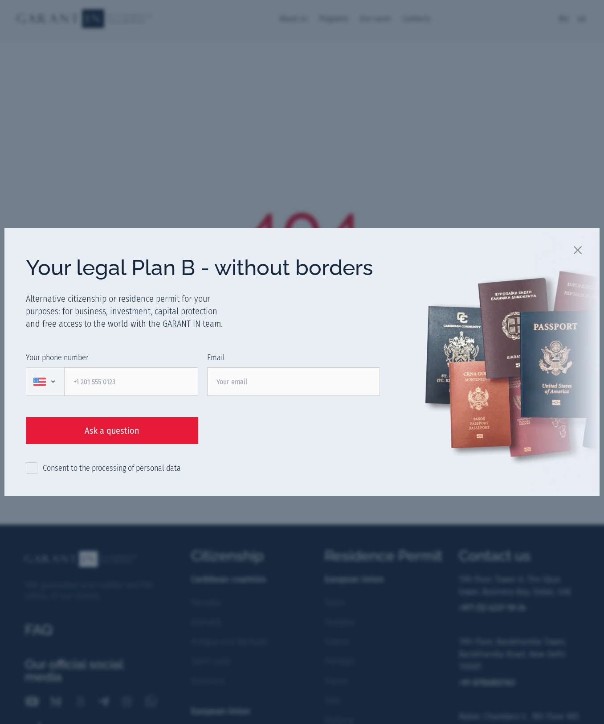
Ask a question (112, 430)
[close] (578, 249)
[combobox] (45, 381)
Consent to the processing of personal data (112, 468)
